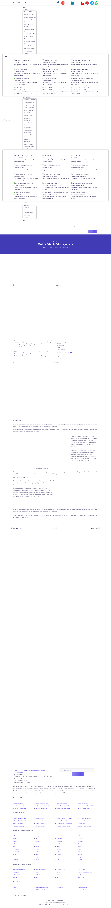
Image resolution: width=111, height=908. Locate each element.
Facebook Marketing (29, 102)
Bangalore (59, 838)
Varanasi (59, 857)
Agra (58, 859)
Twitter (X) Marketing (40, 823)
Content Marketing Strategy (77, 167)
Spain (36, 872)
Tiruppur (80, 857)
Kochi (58, 843)
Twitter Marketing (28, 110)
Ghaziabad (16, 849)
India (58, 877)
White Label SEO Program (49, 89)
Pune (36, 843)
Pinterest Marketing (28, 115)
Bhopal (79, 849)
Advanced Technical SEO (49, 71)
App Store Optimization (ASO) (78, 89)
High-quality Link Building (49, 62)
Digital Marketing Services (41, 887)
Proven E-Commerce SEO (77, 71)
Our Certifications (28, 212)
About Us (26, 207)
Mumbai (37, 841)
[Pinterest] (87, 3)
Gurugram (37, 836)
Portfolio (50, 247)
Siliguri (16, 838)
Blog (24, 220)
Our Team (26, 209)
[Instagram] (63, 3)
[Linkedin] (72, 3)
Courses (25, 202)
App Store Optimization (29, 48)
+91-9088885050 (18, 2)
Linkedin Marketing (29, 107)
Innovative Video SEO (29, 33)
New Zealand (81, 877)
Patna (15, 841)
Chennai (37, 846)
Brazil (79, 874)
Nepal (15, 877)
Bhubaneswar (81, 838)
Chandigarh (80, 843)
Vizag (36, 854)
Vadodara (59, 849)
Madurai (37, 851)
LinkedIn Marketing (40, 826)
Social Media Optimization (77, 158)
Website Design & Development (64, 818)
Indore (37, 849)
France (58, 874)
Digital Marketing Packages (42, 889)
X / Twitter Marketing (19, 185)
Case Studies (27, 215)
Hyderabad (59, 841)
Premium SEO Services (29, 12)
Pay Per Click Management (77, 185)
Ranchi (58, 836)
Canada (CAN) (81, 869)
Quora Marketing (28, 112)
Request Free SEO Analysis (84, 826)
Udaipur (80, 854)
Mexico (58, 872)
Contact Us (25, 223)
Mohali (58, 846)
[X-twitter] (68, 3)
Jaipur (79, 846)
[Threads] (77, 3)
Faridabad (80, 836)
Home (24, 7)
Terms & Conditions (82, 887)
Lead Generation (28, 148)
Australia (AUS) (60, 869)
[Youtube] (82, 3)
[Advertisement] (55, 272)
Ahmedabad (17, 851)
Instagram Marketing (29, 105)
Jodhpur (80, 851)
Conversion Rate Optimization (78, 176)
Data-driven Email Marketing (49, 185)
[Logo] (7, 120)
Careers (26, 217)
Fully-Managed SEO (19, 62)
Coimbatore (17, 857)
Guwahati (59, 854)
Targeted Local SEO (29, 14)
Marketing (59, 358)
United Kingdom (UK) (40, 869)
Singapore (16, 872)
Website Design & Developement (50, 194)
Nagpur (37, 857)
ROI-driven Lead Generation (78, 194)
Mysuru (16, 859)
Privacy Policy (81, 889)
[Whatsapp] (97, 3)
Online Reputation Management (50, 176)
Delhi (36, 838)
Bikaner (80, 859)
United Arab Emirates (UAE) (85, 872)
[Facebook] (58, 3)
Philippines (17, 874)
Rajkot (58, 851)
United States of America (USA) (22, 869)
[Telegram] (92, 3)
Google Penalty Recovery (30, 45)
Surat (15, 854)
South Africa (38, 874)
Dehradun (80, 841)
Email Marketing (28, 127)
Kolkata (16, 836)
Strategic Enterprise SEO (30, 17)
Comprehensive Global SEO (78, 80)
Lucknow (16, 843)
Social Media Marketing (30, 99)
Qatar (36, 877)
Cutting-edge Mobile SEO (20, 89)
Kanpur (37, 859)
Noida (15, 846)
